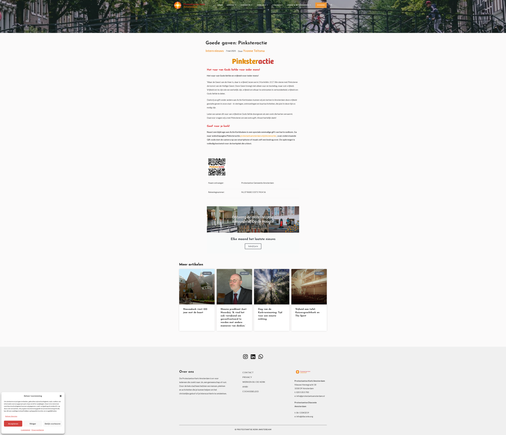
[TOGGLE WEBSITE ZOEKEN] (331, 5)
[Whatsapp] (260, 356)
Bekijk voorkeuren (52, 423)
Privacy (247, 377)
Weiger (33, 423)
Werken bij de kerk (253, 382)
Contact (248, 372)
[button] (60, 396)
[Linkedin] (253, 356)
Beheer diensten (11, 416)
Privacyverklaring (37, 430)
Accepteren (13, 423)
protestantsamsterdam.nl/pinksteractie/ (258, 136)
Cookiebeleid (25, 430)
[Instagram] (245, 356)
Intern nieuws (215, 51)
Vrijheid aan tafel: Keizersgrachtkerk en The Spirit (307, 312)
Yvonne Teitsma (254, 51)
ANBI (245, 386)
